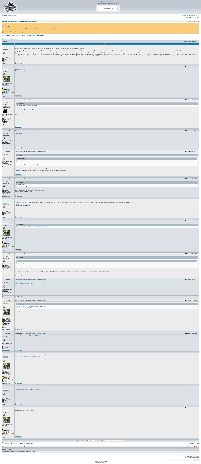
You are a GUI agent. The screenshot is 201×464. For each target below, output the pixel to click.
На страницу (192, 443)
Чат (198, 15)
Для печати (5, 41)
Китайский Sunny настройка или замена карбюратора (23, 35)
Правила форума (6, 26)
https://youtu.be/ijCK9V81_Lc (22, 204)
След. (198, 443)
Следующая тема (195, 41)
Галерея (184, 15)
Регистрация (13, 15)
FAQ (194, 15)
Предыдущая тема (187, 41)
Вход (8, 15)
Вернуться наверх (6, 63)
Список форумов (5, 21)
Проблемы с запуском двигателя (30, 21)
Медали (190, 15)
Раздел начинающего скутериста (16, 21)
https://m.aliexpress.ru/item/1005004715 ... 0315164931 (28, 335)
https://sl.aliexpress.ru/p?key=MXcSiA (24, 283)
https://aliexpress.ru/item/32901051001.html (92, 55)
